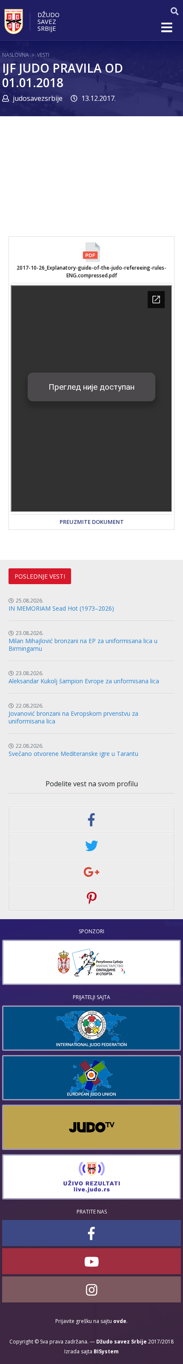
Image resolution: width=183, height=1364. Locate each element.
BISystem (106, 1351)
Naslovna (15, 55)
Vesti (43, 55)
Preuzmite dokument (92, 522)
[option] (91, 962)
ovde (119, 1321)
